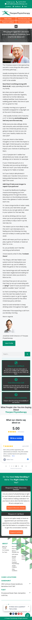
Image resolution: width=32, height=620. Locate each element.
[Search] (27, 354)
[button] (16, 26)
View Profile (9, 343)
